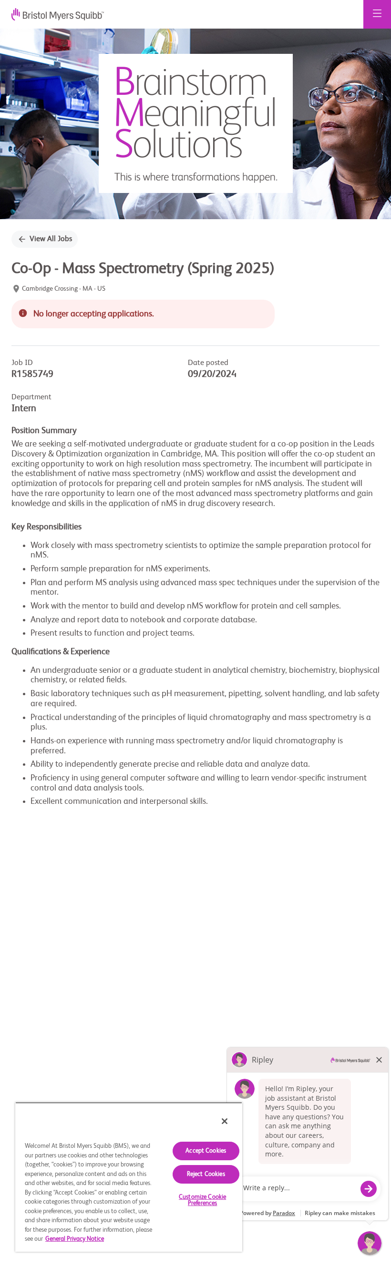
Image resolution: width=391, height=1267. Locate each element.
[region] (128, 1177)
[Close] (224, 1121)
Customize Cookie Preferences (202, 1200)
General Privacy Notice (74, 1239)
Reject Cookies (206, 1174)
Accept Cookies (205, 1151)
